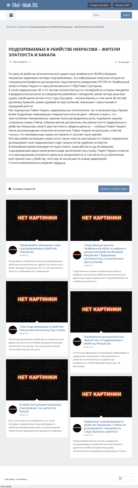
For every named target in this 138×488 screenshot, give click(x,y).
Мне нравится (21, 61)
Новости (59, 163)
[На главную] (23, 5)
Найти (126, 15)
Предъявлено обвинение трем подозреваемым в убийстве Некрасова (40, 248)
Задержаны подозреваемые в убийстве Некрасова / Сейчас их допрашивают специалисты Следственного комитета (105, 426)
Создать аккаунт (99, 5)
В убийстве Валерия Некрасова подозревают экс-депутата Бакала (40, 408)
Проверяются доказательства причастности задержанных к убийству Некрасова (104, 340)
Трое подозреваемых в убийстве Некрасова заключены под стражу (42, 328)
